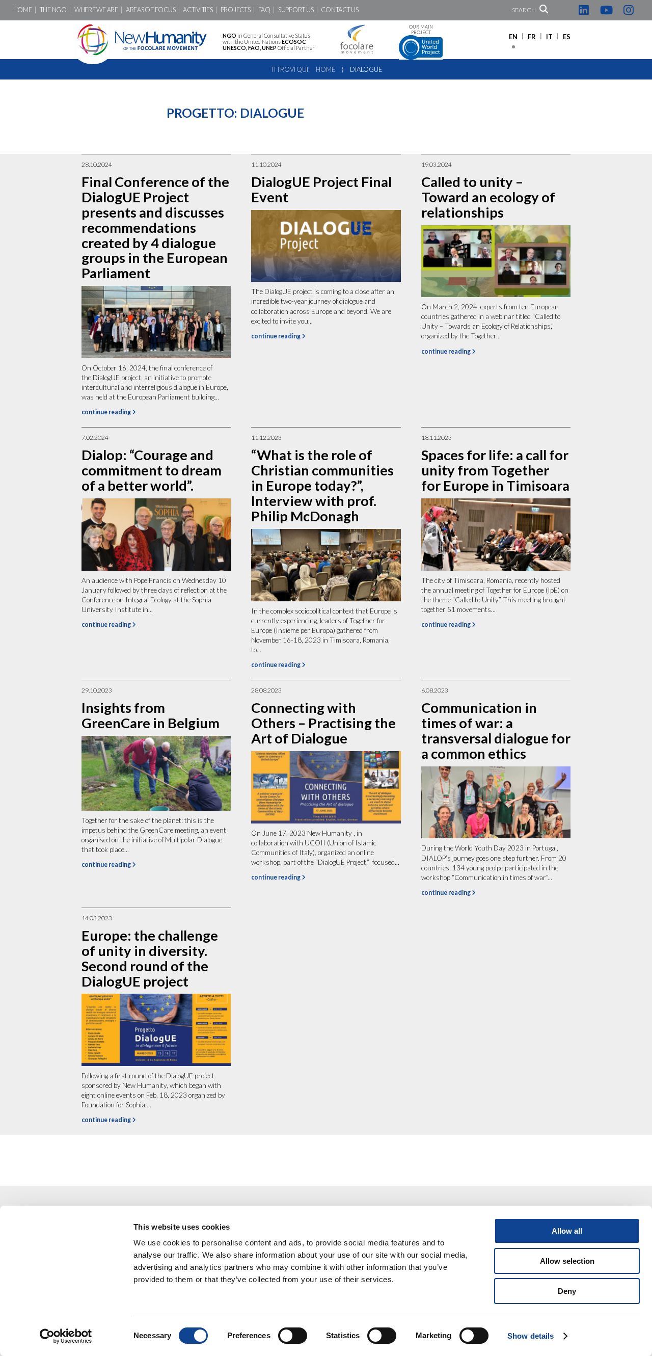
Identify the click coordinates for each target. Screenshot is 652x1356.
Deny (567, 1291)
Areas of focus (150, 10)
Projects (236, 10)
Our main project (421, 29)
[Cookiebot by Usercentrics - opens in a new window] (66, 1336)
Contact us (339, 10)
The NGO (53, 10)
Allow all (567, 1231)
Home (22, 10)
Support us (295, 10)
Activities (197, 10)
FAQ (264, 10)
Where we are (96, 10)
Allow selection (567, 1261)
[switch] (292, 1335)
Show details (530, 1336)
